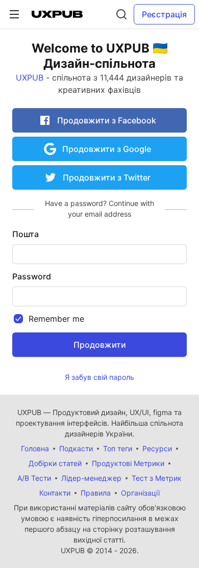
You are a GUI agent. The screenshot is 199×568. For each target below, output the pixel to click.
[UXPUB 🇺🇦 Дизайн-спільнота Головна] (57, 14)
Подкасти (76, 448)
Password (31, 276)
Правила (96, 492)
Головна (35, 448)
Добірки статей (55, 463)
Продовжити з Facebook (105, 120)
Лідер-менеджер (91, 478)
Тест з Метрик (157, 478)
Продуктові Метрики (128, 463)
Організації (140, 492)
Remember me (56, 319)
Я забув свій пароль (99, 377)
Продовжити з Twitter (106, 177)
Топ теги (117, 448)
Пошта (25, 234)
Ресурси (157, 448)
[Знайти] (121, 14)
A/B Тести (34, 478)
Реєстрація (164, 14)
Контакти (54, 492)
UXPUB (29, 77)
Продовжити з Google (105, 149)
